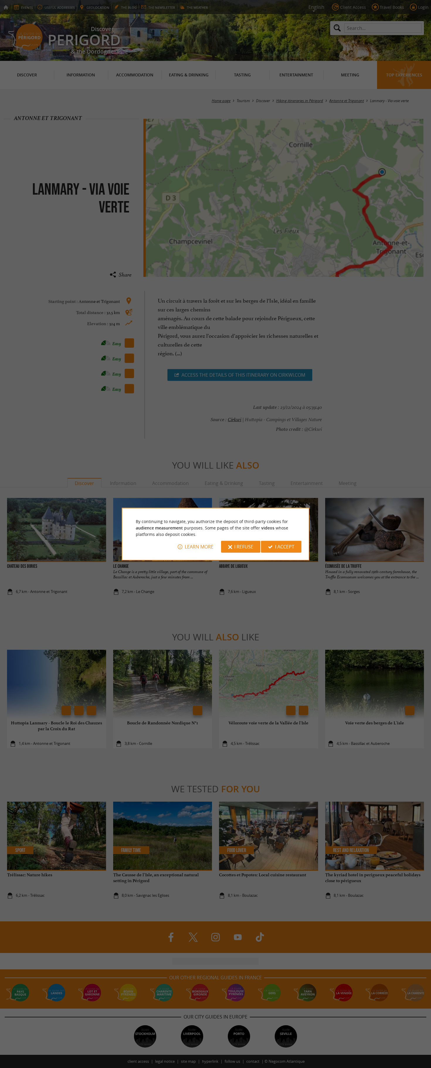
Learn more (199, 547)
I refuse (243, 547)
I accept (284, 547)
